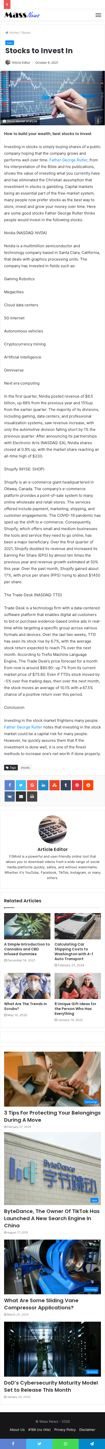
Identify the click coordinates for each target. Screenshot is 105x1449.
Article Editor (21, 62)
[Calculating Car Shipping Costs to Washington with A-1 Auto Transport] (78, 926)
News (26, 32)
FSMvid (15, 856)
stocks (25, 767)
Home (13, 32)
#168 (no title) (39, 1430)
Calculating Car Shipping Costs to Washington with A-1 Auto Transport (74, 951)
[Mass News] (22, 15)
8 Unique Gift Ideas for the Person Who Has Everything (75, 1008)
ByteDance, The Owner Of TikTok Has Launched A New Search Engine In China (52, 1218)
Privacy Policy (65, 1430)
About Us (17, 1430)
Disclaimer (87, 1430)
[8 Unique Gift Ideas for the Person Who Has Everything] (78, 986)
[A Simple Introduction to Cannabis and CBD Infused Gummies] (27, 926)
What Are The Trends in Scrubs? (25, 1006)
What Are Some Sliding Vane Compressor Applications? (41, 1304)
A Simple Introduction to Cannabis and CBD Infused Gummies (27, 949)
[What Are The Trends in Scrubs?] (27, 986)
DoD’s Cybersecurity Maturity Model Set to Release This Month (51, 1386)
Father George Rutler (68, 160)
